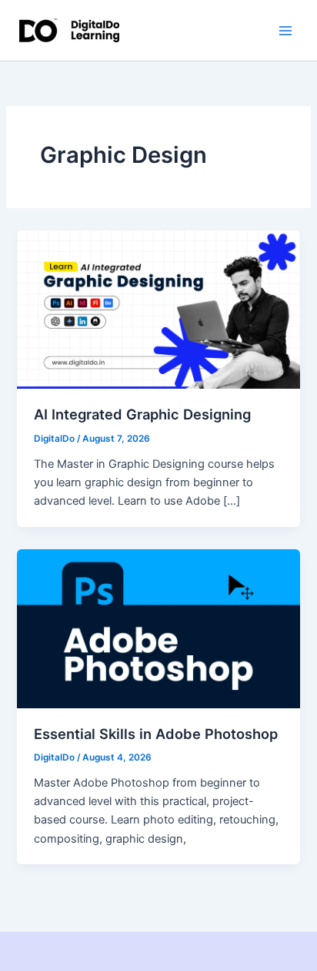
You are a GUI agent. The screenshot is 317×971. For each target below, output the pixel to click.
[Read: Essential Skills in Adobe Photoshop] (158, 628)
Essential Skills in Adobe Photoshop (156, 733)
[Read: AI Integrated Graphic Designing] (158, 309)
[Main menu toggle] (285, 31)
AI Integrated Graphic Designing (142, 414)
